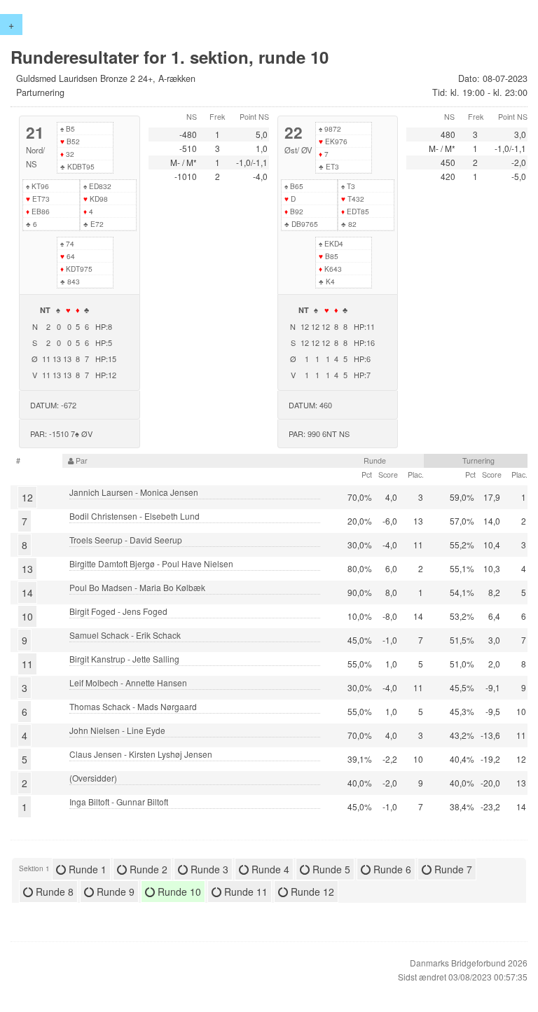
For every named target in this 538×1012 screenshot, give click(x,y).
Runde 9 (114, 892)
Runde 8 (53, 892)
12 (27, 497)
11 (27, 664)
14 (27, 592)
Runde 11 (244, 892)
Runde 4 (269, 869)
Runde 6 (391, 869)
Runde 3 (208, 869)
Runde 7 (452, 869)
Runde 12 (311, 892)
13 (27, 569)
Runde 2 (147, 869)
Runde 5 (330, 869)
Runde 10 (178, 892)
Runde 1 (86, 869)
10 (27, 616)
